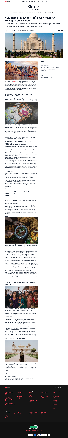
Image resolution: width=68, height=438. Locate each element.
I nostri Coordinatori (44, 392)
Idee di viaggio (41, 12)
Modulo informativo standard (58, 397)
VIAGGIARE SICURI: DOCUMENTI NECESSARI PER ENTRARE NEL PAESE (50, 65)
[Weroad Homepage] (12, 387)
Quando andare (21, 12)
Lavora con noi (7, 412)
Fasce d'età (19, 393)
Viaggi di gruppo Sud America (10, 397)
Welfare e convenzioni (33, 411)
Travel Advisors (43, 412)
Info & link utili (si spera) (57, 391)
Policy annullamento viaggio (57, 399)
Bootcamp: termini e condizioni (44, 397)
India (62, 30)
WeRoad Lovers (19, 411)
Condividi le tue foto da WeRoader (33, 401)
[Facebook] (55, 387)
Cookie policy (55, 400)
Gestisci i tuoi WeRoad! (57, 407)
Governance (55, 404)
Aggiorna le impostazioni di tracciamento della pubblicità (34, 430)
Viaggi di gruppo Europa (9, 403)
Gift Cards (18, 412)
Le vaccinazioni (43, 70)
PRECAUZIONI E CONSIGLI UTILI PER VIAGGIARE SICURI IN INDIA (52, 75)
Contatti (54, 392)
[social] (51, 387)
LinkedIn (6, 416)
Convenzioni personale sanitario (33, 415)
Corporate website (8, 415)
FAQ (53, 393)
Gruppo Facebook (32, 397)
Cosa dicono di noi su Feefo (22, 400)
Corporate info (7, 411)
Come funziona (19, 392)
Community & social (32, 391)
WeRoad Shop (19, 413)
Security (54, 403)
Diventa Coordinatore (44, 393)
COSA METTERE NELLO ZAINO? (46, 77)
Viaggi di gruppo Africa (9, 398)
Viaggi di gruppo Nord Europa (10, 404)
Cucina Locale (28, 12)
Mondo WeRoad (48, 12)
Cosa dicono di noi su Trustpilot (20, 398)
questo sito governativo (27, 128)
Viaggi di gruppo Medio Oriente (9, 400)
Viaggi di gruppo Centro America (9, 395)
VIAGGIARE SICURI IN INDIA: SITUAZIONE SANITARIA (51, 67)
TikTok (30, 393)
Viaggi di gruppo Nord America (9, 393)
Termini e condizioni (56, 395)
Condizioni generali (56, 396)
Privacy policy (55, 401)
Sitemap (54, 408)
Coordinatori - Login (44, 395)
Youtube (30, 396)
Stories (8, 3)
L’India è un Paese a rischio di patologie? (48, 69)
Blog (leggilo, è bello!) (32, 399)
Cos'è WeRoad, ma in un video (10, 419)
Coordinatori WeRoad (44, 391)
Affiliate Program (44, 413)
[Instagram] (58, 387)
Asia (59, 30)
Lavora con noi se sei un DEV (10, 413)
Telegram (30, 395)
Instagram (30, 392)
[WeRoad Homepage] (8, 1)
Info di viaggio (34, 12)
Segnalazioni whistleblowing (57, 405)
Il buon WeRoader (20, 395)
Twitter (6, 417)
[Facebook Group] (53, 387)
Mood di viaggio (20, 396)
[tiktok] (60, 387)
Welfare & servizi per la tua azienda (33, 413)
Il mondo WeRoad (20, 391)
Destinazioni (7, 391)
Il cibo (42, 71)
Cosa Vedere (15, 12)
